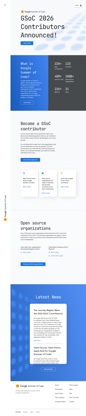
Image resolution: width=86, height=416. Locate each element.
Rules (31, 412)
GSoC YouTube (74, 397)
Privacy (25, 412)
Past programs (59, 397)
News (71, 389)
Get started (58, 389)
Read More (37, 340)
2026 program (73, 385)
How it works (59, 393)
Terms (38, 412)
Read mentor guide (56, 256)
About (57, 385)
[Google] (18, 412)
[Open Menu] (5, 5)
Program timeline (60, 402)
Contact (71, 402)
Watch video (27, 187)
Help (70, 393)
